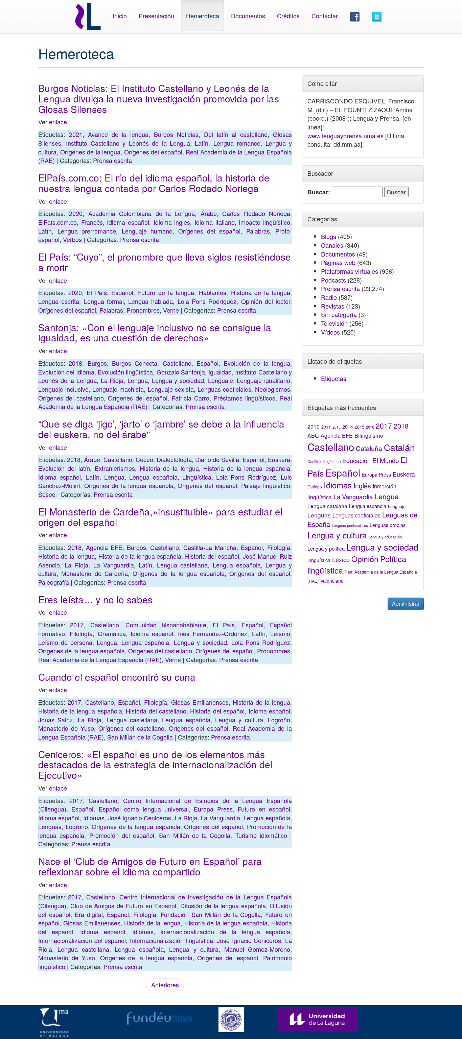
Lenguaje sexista (171, 389)
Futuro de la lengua (166, 292)
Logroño (279, 719)
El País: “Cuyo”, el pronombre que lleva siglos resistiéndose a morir (164, 262)
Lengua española (153, 477)
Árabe (209, 213)
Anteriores (165, 984)
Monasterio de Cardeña (94, 573)
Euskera (279, 459)
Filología (278, 547)
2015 (359, 427)
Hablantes (212, 292)
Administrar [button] (405, 603)
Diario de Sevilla (217, 459)
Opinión (364, 558)
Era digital (89, 914)
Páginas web (338, 262)
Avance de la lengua (118, 134)
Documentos (248, 15)
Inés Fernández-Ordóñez (212, 633)
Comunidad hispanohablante (165, 624)
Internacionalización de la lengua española (225, 931)
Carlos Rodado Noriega (256, 213)
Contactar (324, 15)
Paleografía (53, 582)
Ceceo (144, 459)
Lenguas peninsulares (350, 525)
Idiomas (94, 817)
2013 (336, 427)
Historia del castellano (156, 710)
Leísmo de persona (65, 642)
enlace (58, 121)
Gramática (112, 633)
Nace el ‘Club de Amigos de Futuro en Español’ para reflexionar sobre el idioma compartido (150, 866)
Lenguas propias (388, 525)
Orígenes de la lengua (90, 151)
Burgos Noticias (176, 134)
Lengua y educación (385, 536)
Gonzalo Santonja (181, 371)
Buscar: (318, 192)
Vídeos (330, 332)
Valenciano (332, 580)
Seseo (46, 494)
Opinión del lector (266, 301)
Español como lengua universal (144, 808)
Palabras (258, 230)
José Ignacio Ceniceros (139, 817)
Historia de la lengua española (246, 468)
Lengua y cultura (239, 719)
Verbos (72, 239)
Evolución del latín (64, 468)
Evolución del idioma (66, 371)
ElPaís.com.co (57, 222)
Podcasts (333, 279)
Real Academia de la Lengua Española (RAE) (100, 659)
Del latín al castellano (236, 134)
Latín (201, 143)
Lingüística (196, 477)
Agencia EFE (104, 547)
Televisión (334, 323)
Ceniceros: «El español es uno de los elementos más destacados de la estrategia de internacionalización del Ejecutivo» (155, 764)
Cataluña (369, 448)
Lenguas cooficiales (224, 389)
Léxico (341, 559)
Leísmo (280, 633)
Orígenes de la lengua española (129, 485)
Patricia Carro (190, 397)
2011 (326, 427)
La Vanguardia (113, 564)
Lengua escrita (58, 301)
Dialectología (174, 459)
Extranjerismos (115, 468)
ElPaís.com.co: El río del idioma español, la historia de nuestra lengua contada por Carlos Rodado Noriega (154, 183)
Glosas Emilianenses (200, 702)
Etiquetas (333, 378)
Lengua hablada (150, 301)
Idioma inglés (172, 222)
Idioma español (128, 222)
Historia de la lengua (261, 292)
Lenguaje (220, 380)
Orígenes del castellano (71, 397)
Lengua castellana (182, 564)
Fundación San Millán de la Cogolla (211, 914)
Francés (92, 222)
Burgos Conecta (134, 363)
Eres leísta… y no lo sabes (95, 599)
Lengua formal (104, 301)
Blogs (328, 236)
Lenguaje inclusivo (63, 389)
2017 (77, 624)
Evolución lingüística (125, 371)
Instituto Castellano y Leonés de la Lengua (128, 143)
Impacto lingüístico (264, 222)
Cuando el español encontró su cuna (116, 676)
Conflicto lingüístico (324, 461)
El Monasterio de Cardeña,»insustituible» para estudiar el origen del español (160, 517)
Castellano (177, 363)
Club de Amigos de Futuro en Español (123, 905)
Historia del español (212, 556)
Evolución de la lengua (257, 363)
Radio (329, 297)
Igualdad (220, 371)
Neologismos (272, 389)
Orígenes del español (153, 151)
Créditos (288, 15)
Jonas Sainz (55, 719)
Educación (356, 460)
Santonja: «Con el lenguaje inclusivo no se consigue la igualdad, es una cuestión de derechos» (154, 332)
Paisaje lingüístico (265, 485)
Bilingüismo (368, 435)
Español (122, 292)
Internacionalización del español (82, 940)
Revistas (332, 305)
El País (97, 292)
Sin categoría (339, 314)
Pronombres (143, 310)
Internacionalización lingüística (171, 940)
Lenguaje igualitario (263, 380)
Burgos (97, 363)
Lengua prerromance (86, 230)
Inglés (362, 485)
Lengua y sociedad (178, 380)
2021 (76, 134)
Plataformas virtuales (349, 271)
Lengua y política (326, 548)
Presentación (156, 15)
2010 (313, 426)
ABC (313, 435)
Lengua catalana (327, 505)
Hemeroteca (202, 15)
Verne (171, 310)
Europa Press (213, 808)
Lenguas (50, 826)
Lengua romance (236, 143)
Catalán (399, 447)
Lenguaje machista (118, 389)
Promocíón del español (122, 835)
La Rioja (112, 380)
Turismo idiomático (261, 835)
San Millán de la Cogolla (140, 736)
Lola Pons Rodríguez (207, 301)
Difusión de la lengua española (223, 905)
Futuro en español (264, 808)
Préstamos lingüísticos (244, 397)
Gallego (314, 486)
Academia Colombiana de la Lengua (141, 213)
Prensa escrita (112, 160)
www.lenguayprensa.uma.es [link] (345, 135)
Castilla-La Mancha (209, 547)
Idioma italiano (214, 222)
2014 (347, 426)
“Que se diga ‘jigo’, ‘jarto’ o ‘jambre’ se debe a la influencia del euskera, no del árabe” (161, 429)
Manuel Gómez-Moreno (257, 949)
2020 (76, 213)
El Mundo (385, 460)
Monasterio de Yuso (66, 728)
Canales (332, 245)
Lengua (138, 380)
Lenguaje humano (147, 230)
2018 (75, 363)
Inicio (120, 15)
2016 (370, 427)
